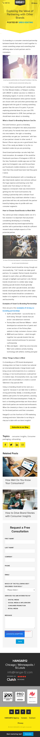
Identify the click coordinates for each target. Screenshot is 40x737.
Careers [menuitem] (24, 718)
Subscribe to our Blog (20, 427)
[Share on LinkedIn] (17, 445)
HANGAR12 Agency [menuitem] (12, 718)
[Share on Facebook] (5, 445)
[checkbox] (20, 603)
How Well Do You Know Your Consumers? (18, 482)
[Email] (22, 445)
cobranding (16, 439)
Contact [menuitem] (32, 718)
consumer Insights (19, 436)
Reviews (20, 679)
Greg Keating (26, 22)
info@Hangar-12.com (20, 672)
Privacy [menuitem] (20, 723)
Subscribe (28, 734)
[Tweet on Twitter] (11, 445)
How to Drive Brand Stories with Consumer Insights (20, 514)
